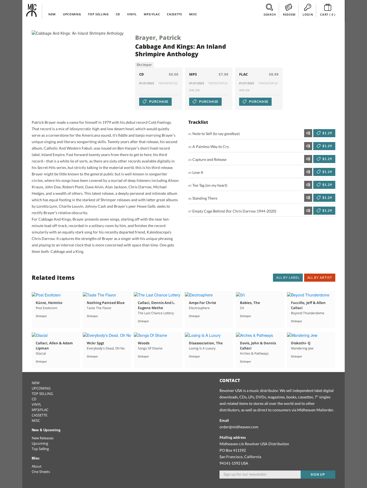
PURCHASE (158, 102)
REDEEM (289, 14)
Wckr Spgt (95, 343)
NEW (52, 14)
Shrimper (144, 65)
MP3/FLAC (152, 14)
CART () (328, 14)
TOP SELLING (98, 14)
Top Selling (40, 448)
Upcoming (40, 443)
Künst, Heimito (49, 302)
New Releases (42, 438)
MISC (193, 14)
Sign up (318, 474)
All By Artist (319, 277)
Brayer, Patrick (158, 37)
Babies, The (250, 302)
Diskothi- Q (300, 343)
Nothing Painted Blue (106, 302)
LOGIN (308, 14)
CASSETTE (174, 14)
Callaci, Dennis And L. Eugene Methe (156, 305)
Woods (143, 343)
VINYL (132, 14)
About (37, 466)
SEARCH (270, 14)
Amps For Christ (202, 302)
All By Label (288, 277)
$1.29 (327, 133)
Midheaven (31, 10)
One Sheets (41, 471)
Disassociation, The (206, 343)
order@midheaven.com (239, 427)
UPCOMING (72, 14)
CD (118, 14)
